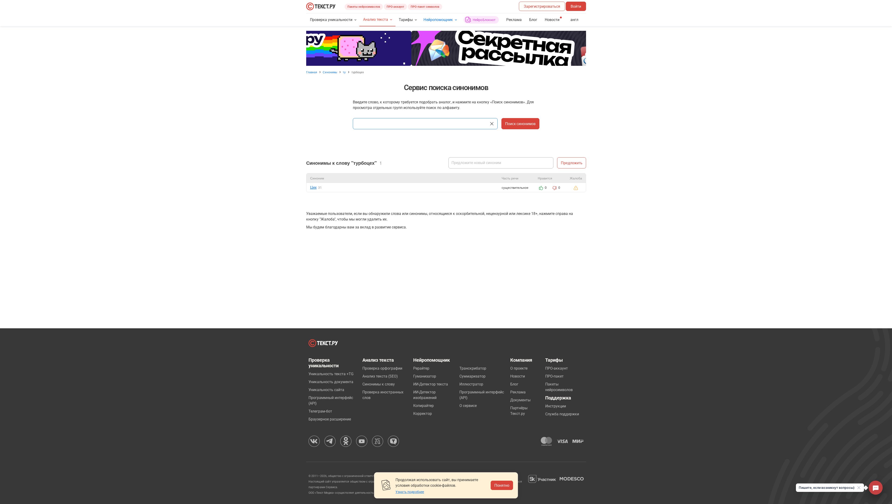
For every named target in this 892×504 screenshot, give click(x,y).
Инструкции (555, 406)
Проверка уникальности (331, 20)
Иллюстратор (471, 384)
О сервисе (468, 405)
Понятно (501, 485)
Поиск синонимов (520, 123)
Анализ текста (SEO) (380, 376)
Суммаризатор (472, 376)
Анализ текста (375, 19)
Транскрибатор (472, 368)
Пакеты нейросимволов (363, 6)
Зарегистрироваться (542, 6)
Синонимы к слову (378, 384)
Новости (517, 376)
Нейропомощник (438, 20)
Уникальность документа (331, 382)
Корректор (422, 413)
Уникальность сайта (326, 390)
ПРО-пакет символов (425, 6)
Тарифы (406, 20)
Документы (520, 400)
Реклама (514, 20)
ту (344, 72)
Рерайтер (421, 368)
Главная (311, 72)
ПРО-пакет (554, 376)
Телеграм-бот (320, 411)
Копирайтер (423, 405)
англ (574, 20)
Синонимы (330, 72)
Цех (313, 187)
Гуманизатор (424, 376)
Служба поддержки (562, 414)
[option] (446, 48)
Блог (533, 20)
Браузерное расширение (330, 419)
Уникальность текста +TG (331, 374)
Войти (576, 6)
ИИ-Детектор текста (430, 384)
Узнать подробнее (410, 492)
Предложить (571, 162)
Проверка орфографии (382, 368)
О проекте (519, 368)
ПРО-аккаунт (395, 6)
